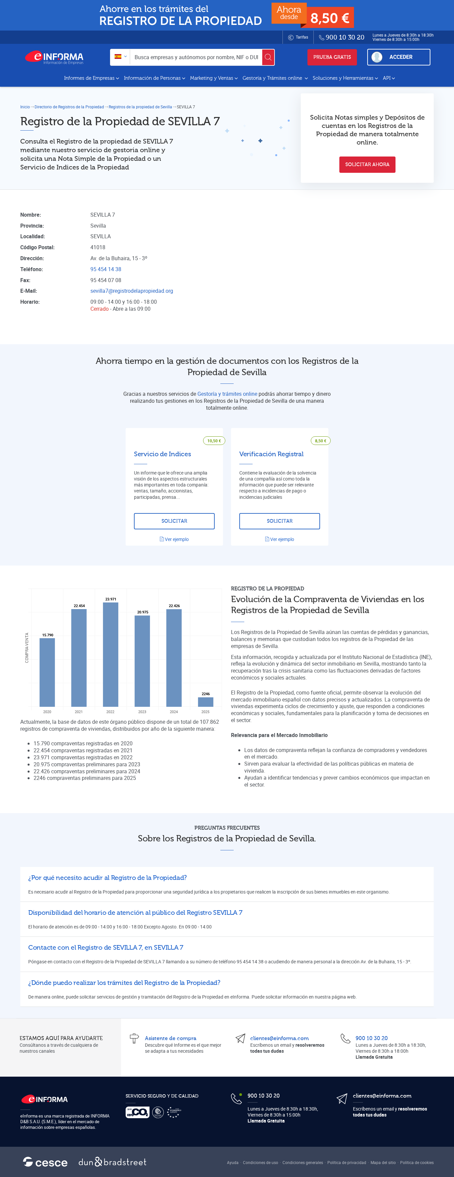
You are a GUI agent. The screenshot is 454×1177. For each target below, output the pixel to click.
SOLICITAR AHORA (367, 164)
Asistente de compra (170, 1038)
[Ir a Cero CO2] (139, 1112)
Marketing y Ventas (211, 78)
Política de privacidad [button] (346, 1162)
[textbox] (120, 57)
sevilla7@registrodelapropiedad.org (131, 290)
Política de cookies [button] (417, 1162)
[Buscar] (268, 57)
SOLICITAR (174, 521)
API (387, 78)
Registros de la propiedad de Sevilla (140, 106)
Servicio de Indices (162, 454)
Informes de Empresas (89, 78)
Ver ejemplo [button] (176, 539)
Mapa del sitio (383, 1162)
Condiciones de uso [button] (260, 1162)
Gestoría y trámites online (227, 393)
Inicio (25, 106)
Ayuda (233, 1162)
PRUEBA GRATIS (332, 57)
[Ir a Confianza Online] (159, 1112)
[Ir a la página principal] (57, 57)
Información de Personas (152, 78)
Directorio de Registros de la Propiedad (69, 106)
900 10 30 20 (372, 1038)
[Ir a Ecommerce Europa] (175, 1112)
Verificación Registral (271, 454)
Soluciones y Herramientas (343, 78)
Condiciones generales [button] (303, 1162)
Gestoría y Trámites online (273, 78)
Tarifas (301, 37)
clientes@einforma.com (279, 1038)
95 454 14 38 (105, 269)
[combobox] (120, 57)
